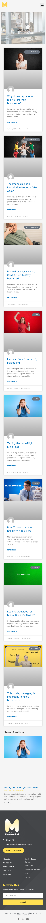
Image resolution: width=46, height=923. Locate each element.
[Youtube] (27, 919)
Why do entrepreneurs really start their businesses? (20, 100)
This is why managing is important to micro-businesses (21, 697)
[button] (42, 5)
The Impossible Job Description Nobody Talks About (22, 187)
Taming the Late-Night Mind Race (21, 787)
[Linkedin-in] (23, 919)
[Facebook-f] (18, 919)
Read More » (12, 122)
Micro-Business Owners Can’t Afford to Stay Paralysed (21, 275)
